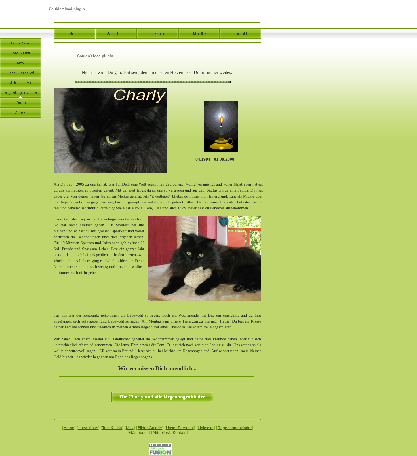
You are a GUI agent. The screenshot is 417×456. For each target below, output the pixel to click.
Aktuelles (161, 432)
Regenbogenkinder (235, 427)
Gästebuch (139, 432)
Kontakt (179, 432)
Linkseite (206, 427)
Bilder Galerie (150, 427)
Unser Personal (180, 427)
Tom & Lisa (112, 427)
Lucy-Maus (88, 427)
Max (130, 427)
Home (69, 427)
